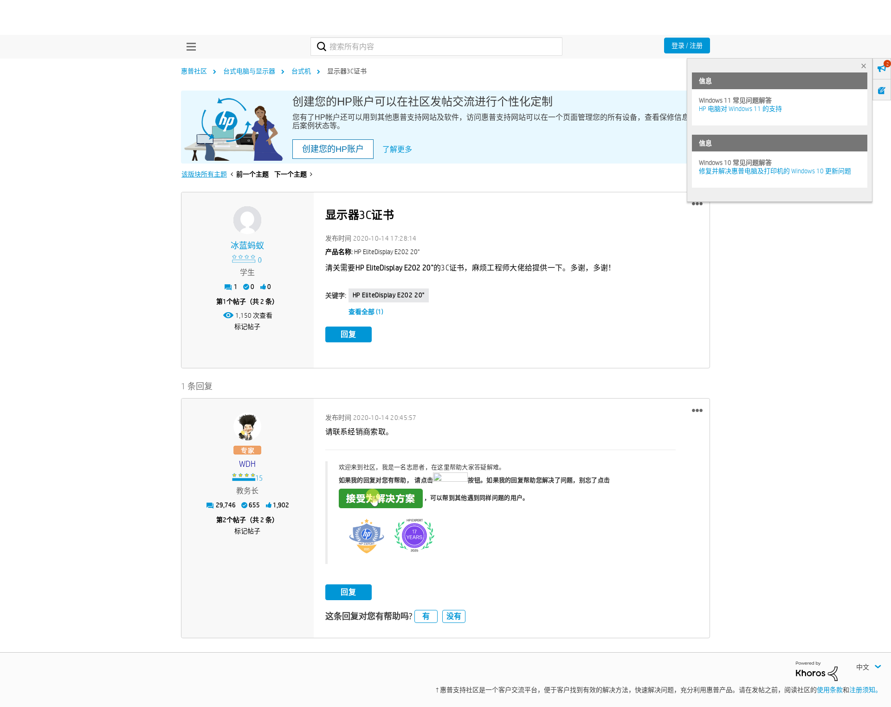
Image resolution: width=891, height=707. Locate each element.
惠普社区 (194, 71)
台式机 (301, 71)
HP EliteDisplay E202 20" (389, 295)
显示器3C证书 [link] (347, 71)
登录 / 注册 (687, 45)
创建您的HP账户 (333, 149)
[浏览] (189, 46)
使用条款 (830, 690)
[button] (697, 203)
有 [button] (426, 616)
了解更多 (397, 149)
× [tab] (863, 65)
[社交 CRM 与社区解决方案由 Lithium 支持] (817, 671)
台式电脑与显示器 (249, 71)
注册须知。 (865, 690)
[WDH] (247, 426)
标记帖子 (247, 326)
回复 (348, 334)
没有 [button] (453, 616)
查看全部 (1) (366, 312)
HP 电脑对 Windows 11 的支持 (740, 109)
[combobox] (436, 46)
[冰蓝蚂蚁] (247, 220)
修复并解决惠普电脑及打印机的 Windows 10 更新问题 (775, 171)
